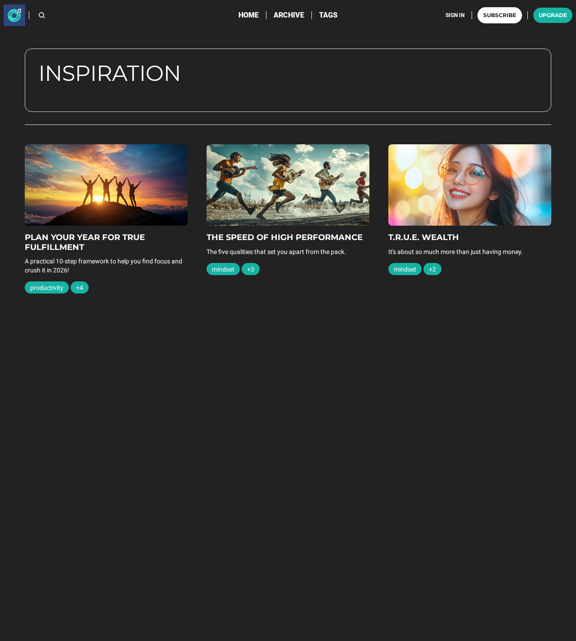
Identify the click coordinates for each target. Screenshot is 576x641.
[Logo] (14, 15)
